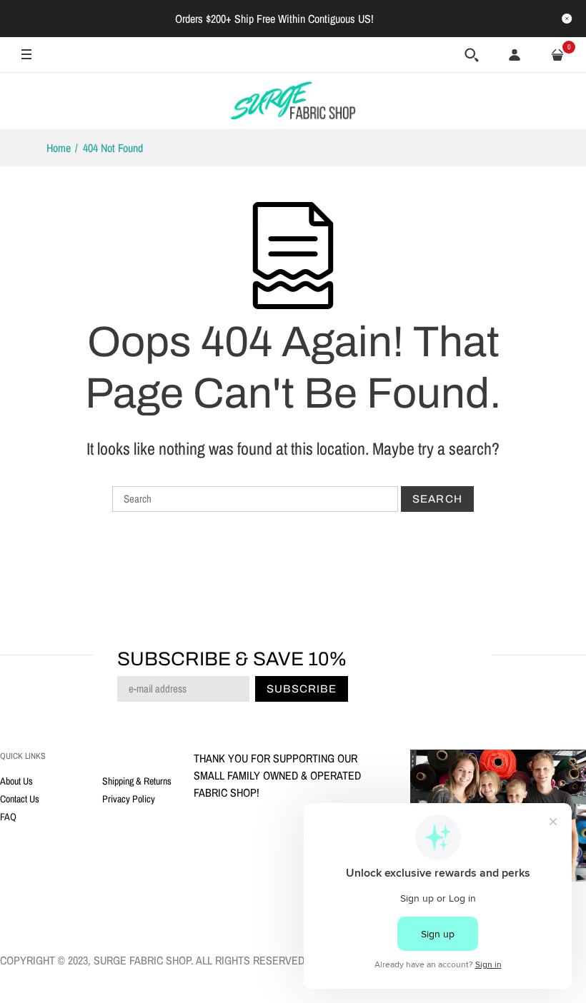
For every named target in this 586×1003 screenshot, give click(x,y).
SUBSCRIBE (369, 613)
